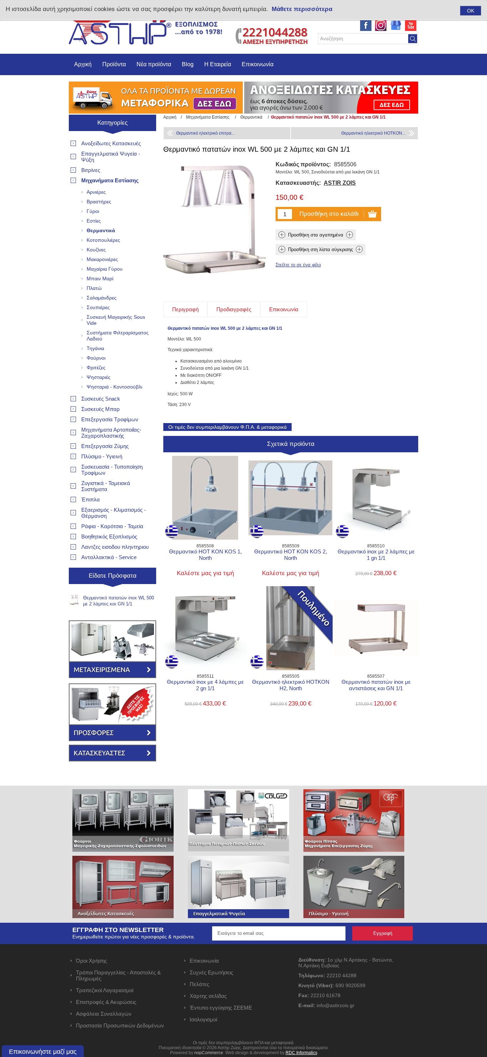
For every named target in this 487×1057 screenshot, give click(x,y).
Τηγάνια (95, 348)
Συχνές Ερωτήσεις (211, 972)
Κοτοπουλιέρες (103, 240)
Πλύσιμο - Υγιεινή (101, 456)
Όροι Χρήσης (91, 961)
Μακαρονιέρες (102, 259)
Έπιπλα (90, 499)
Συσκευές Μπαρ (100, 409)
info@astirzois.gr (335, 1005)
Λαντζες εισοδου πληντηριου (115, 547)
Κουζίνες (96, 249)
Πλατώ (94, 288)
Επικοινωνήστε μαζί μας (43, 1051)
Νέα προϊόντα (154, 64)
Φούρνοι (96, 358)
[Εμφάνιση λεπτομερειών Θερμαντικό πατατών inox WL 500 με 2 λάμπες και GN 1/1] (74, 600)
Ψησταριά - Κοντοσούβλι (114, 387)
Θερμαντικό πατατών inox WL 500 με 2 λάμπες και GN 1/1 (118, 600)
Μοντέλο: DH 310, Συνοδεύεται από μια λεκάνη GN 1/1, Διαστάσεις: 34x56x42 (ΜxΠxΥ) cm (376, 613)
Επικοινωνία (257, 64)
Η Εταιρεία (217, 64)
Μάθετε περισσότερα (302, 9)
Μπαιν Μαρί (100, 278)
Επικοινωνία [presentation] (283, 309)
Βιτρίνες (90, 170)
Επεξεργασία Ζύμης (105, 446)
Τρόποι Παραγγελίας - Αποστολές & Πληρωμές (118, 975)
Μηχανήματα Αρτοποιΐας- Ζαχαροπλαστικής (111, 433)
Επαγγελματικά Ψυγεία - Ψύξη (110, 157)
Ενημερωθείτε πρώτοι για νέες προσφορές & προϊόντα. (133, 936)
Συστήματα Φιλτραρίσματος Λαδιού (118, 336)
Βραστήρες (99, 201)
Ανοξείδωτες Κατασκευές (111, 143)
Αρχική (83, 64)
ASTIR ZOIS (340, 183)
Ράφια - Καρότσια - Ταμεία (112, 526)
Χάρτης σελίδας (208, 996)
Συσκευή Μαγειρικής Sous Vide (116, 320)
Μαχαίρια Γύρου (105, 269)
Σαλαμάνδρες (102, 298)
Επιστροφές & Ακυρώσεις (106, 1002)
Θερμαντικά (101, 230)
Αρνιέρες (96, 192)
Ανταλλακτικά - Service (109, 557)
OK (470, 11)
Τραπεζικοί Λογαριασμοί (104, 990)
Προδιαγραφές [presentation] (233, 309)
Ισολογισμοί (203, 1019)
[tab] (185, 309)
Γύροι (93, 211)
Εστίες (94, 221)
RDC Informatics (301, 1052)
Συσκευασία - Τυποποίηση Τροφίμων (112, 470)
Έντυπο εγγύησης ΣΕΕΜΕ (221, 1008)
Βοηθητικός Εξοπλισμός (109, 536)
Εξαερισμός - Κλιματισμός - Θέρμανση (113, 513)
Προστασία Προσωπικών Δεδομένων (120, 1025)
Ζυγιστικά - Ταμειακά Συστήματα (105, 486)
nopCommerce (208, 1052)
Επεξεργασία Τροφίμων (109, 419)
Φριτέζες (96, 367)
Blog (188, 64)
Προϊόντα (114, 64)
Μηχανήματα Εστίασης (110, 180)
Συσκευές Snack (100, 399)
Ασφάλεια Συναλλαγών (104, 1014)
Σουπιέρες (98, 307)
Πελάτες (199, 984)
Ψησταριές (99, 377)
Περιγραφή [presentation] (185, 309)
